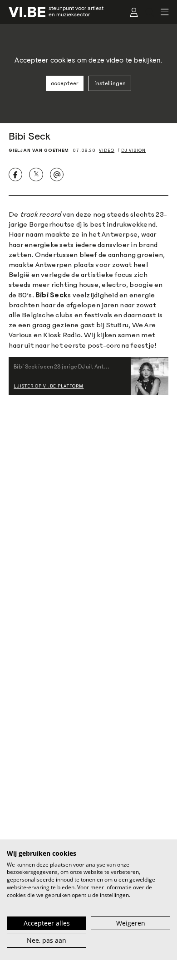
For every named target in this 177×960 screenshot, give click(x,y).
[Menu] (161, 12)
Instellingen (110, 83)
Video (106, 150)
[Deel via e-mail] (57, 174)
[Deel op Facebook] (15, 174)
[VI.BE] (27, 12)
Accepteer (64, 83)
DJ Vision (133, 150)
